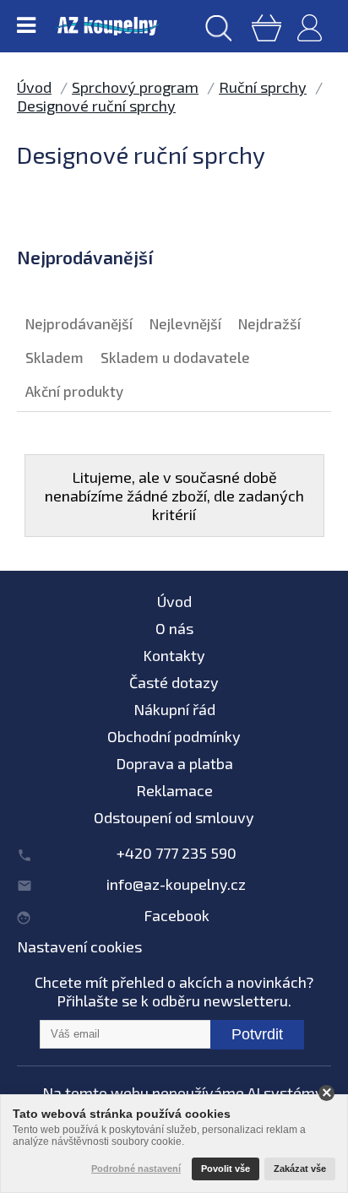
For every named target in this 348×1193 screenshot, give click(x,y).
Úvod (34, 87)
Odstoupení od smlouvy (174, 817)
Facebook (176, 915)
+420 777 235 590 (177, 852)
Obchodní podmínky (174, 736)
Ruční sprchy (263, 87)
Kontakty (174, 655)
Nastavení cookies (79, 946)
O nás (174, 628)
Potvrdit (257, 1034)
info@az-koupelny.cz (176, 884)
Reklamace (174, 790)
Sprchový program (135, 87)
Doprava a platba (174, 763)
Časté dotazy (174, 682)
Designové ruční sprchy (96, 105)
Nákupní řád (174, 709)
